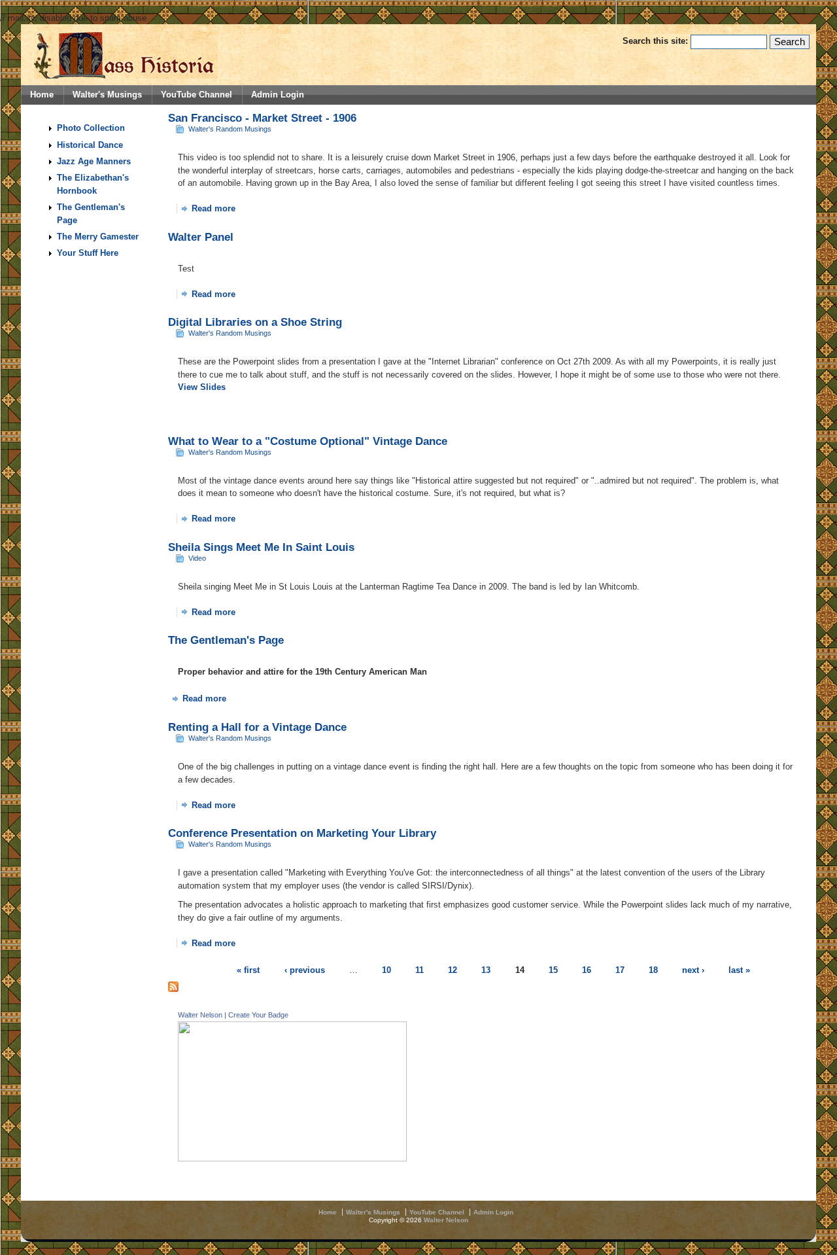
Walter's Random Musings (229, 129)
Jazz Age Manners (94, 161)
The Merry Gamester (98, 236)
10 (386, 970)
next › (693, 970)
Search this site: (657, 41)
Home (42, 94)
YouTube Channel (196, 94)
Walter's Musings (107, 94)
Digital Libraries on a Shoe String (255, 322)
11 (419, 970)
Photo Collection (91, 128)
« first (248, 970)
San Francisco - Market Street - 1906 (262, 118)
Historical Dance (90, 145)
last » (739, 970)
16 (586, 970)
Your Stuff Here (87, 253)
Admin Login (277, 94)
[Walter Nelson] (292, 1158)
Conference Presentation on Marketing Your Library (302, 833)
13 (485, 970)
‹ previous (304, 970)
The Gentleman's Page (226, 640)
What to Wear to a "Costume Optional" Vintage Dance (307, 441)
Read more (213, 208)
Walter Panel (200, 237)
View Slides (202, 387)
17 (619, 970)
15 (553, 970)
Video (197, 558)
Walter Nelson (200, 1015)
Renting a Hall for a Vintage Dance (257, 727)
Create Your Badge (258, 1015)
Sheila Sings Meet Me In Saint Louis (261, 547)
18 (653, 970)
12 (452, 970)
